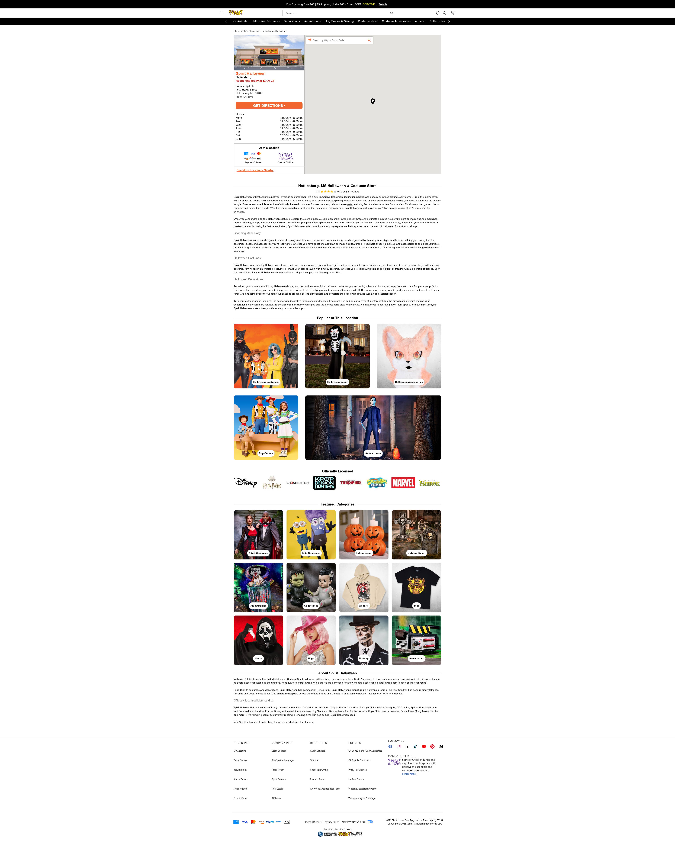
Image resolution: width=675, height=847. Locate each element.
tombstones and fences (315, 300)
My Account (239, 750)
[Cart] (453, 13)
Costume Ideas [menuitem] (368, 21)
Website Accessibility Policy (362, 788)
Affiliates (276, 798)
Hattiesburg (267, 31)
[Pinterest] (432, 746)
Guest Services (317, 750)
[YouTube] (424, 746)
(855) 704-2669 (244, 96)
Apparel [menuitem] (420, 21)
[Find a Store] (438, 13)
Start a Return (240, 779)
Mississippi (254, 31)
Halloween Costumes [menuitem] (266, 21)
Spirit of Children (398, 689)
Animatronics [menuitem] (313, 21)
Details (383, 4)
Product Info (240, 798)
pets (349, 204)
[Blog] (441, 746)
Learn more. (409, 773)
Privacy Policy (331, 821)
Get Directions (268, 105)
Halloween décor (345, 218)
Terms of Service (313, 821)
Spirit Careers (279, 779)
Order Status (240, 760)
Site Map (314, 760)
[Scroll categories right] (449, 21)
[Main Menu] (222, 13)
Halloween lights (352, 200)
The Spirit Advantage (283, 760)
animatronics (303, 200)
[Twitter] (407, 746)
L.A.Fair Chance (356, 779)
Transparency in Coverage (361, 798)
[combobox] (339, 13)
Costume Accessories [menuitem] (396, 21)
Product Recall (317, 779)
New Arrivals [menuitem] (239, 21)
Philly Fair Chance (357, 769)
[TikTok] (415, 746)
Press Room (278, 769)
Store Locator (240, 31)
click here (385, 693)
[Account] (445, 13)
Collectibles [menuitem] (437, 21)
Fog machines (337, 300)
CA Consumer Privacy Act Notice (365, 750)
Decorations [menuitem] (292, 21)
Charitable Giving (319, 769)
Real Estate (277, 788)
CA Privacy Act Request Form (325, 788)
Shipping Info (240, 788)
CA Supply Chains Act (359, 760)
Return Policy (240, 769)
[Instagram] (399, 746)
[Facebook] (390, 746)
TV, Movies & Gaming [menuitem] (340, 21)
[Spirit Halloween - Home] (236, 13)
